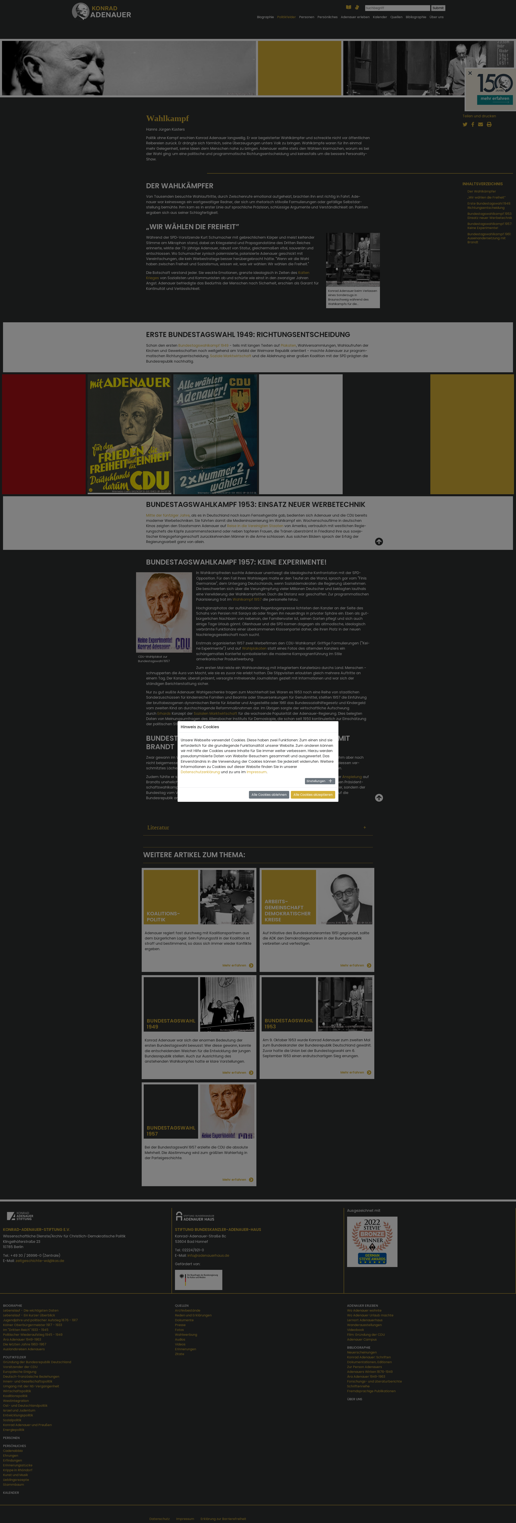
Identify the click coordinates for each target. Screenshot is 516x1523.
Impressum (257, 772)
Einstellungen (316, 781)
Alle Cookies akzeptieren (313, 794)
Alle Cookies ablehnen (269, 794)
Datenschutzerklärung (200, 772)
